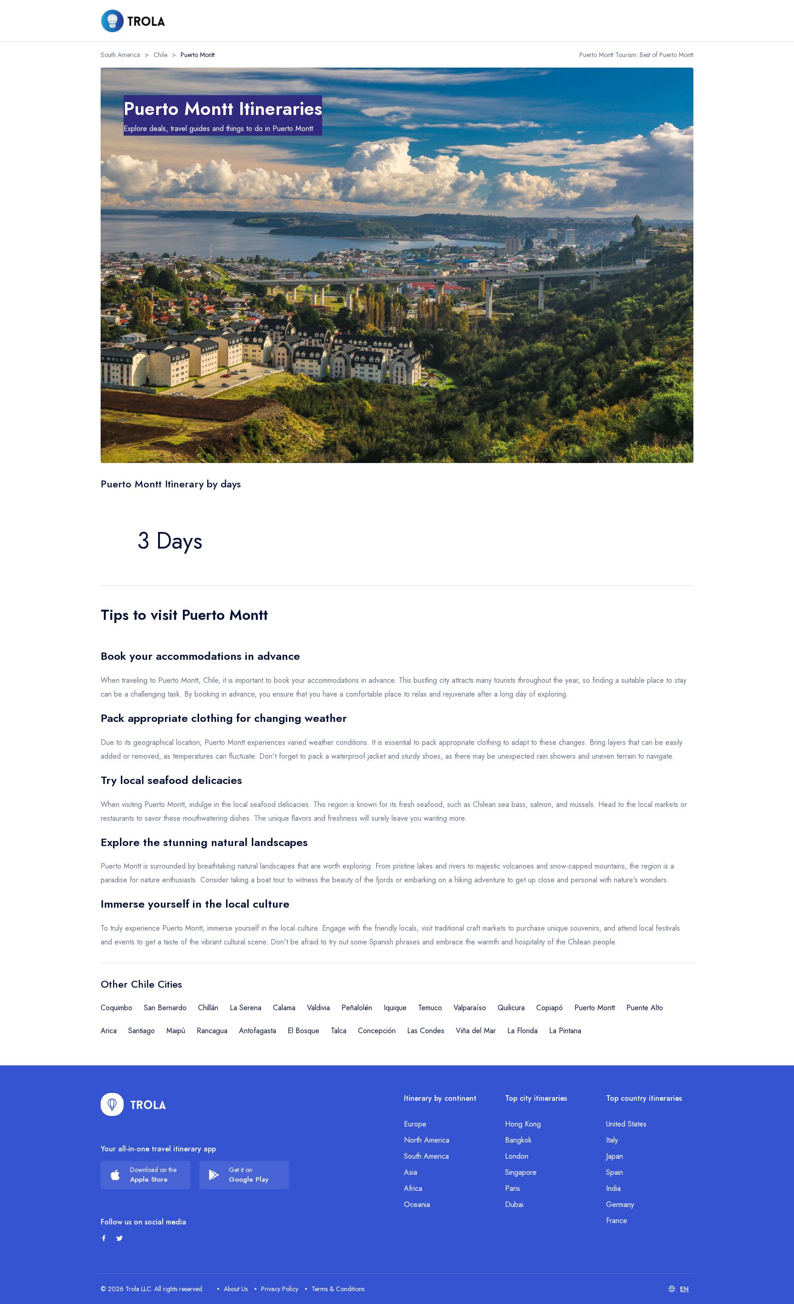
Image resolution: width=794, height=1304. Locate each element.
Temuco (430, 1007)
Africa (413, 1188)
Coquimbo (116, 1007)
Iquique (395, 1007)
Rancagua (212, 1030)
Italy (612, 1140)
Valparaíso (470, 1007)
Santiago (141, 1030)
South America (120, 54)
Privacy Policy (279, 1288)
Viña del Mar (476, 1030)
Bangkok (518, 1140)
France (616, 1220)
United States (626, 1124)
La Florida (522, 1030)
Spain (614, 1172)
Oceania (417, 1204)
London (516, 1156)
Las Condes (425, 1030)
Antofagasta (257, 1030)
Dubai (514, 1204)
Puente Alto (644, 1007)
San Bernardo (165, 1007)
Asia (410, 1172)
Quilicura (511, 1007)
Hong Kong (523, 1124)
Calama (284, 1007)
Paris (512, 1188)
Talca (338, 1030)
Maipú (175, 1030)
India (613, 1188)
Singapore (521, 1172)
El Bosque (303, 1030)
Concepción (377, 1030)
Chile (160, 54)
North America (426, 1140)
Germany (620, 1204)
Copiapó (549, 1007)
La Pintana (565, 1030)
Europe (415, 1124)
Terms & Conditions (338, 1288)
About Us (236, 1288)
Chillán (208, 1007)
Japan (614, 1156)
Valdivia (318, 1007)
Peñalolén (356, 1007)
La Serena (245, 1007)
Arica (109, 1030)
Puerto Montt (594, 1007)
